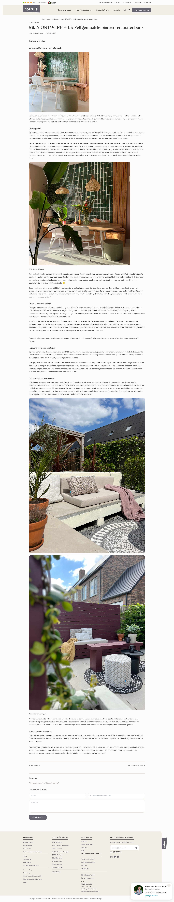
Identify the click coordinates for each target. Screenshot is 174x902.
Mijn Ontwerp (55, 19)
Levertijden (85, 868)
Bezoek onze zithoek (88, 862)
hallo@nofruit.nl (161, 892)
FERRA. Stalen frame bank (60, 845)
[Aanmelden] (136, 847)
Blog (48, 19)
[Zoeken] (124, 10)
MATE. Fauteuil (57, 849)
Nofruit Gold (56, 872)
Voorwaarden (70, 898)
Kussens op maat (64, 10)
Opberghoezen (57, 864)
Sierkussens (27, 862)
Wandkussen (27, 859)
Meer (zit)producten (83, 10)
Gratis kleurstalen (87, 844)
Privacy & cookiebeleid (82, 898)
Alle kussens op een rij (30, 865)
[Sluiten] (169, 885)
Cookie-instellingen (96, 898)
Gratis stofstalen (102, 10)
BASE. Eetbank (57, 842)
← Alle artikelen (34, 766)
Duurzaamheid (127, 2)
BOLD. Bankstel (57, 858)
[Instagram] (111, 857)
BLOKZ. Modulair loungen (60, 852)
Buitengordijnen (57, 867)
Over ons (84, 847)
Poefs (25, 856)
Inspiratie (116, 10)
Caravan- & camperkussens (32, 852)
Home (43, 19)
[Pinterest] (118, 857)
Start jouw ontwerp (141, 10)
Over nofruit (138, 2)
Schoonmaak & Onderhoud (32, 876)
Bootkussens (27, 849)
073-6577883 (149, 892)
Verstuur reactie (37, 817)
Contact (117, 2)
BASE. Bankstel (57, 861)
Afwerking (26, 873)
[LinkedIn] (115, 857)
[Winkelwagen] (129, 10)
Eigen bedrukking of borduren (32, 879)
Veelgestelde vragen (105, 2)
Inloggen (148, 2)
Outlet (25, 882)
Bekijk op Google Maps (88, 889)
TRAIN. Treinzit (57, 855)
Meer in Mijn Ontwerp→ (136, 766)
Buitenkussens (27, 845)
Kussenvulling (27, 870)
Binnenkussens (28, 842)
